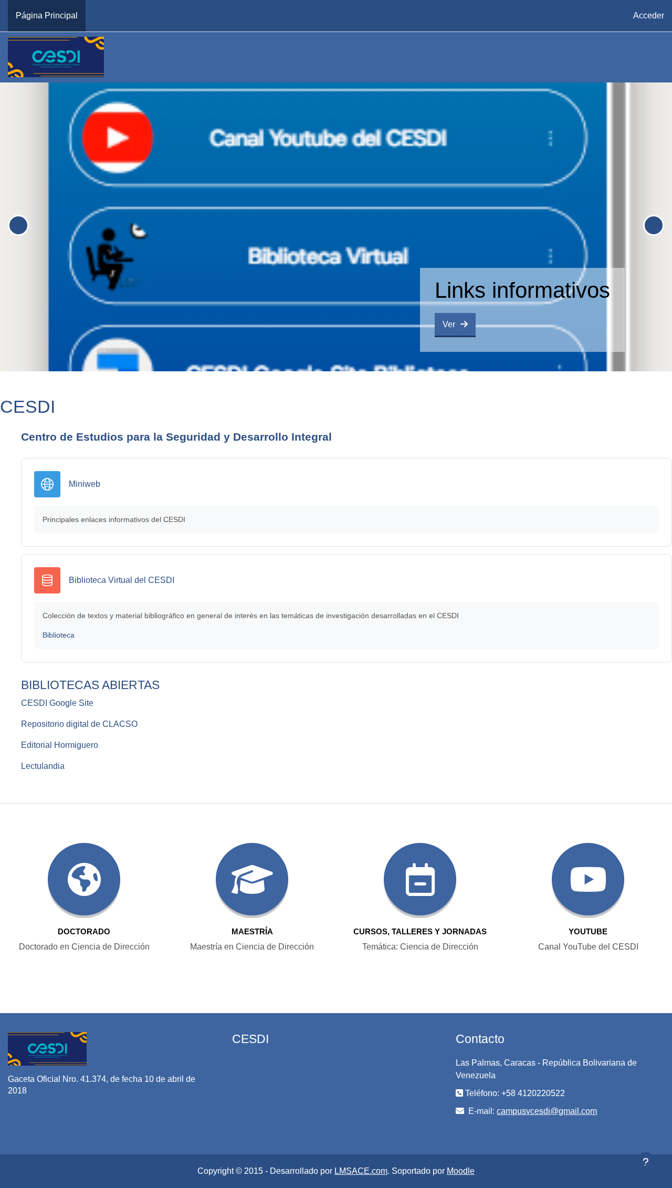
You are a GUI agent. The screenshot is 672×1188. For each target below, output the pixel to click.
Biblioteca (59, 635)
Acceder (648, 15)
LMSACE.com (360, 1170)
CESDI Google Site (57, 703)
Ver (449, 324)
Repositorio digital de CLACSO (79, 724)
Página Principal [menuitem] (47, 15)
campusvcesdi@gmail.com (547, 1111)
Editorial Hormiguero (59, 745)
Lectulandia (43, 766)
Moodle (461, 1170)
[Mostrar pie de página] (645, 1161)
